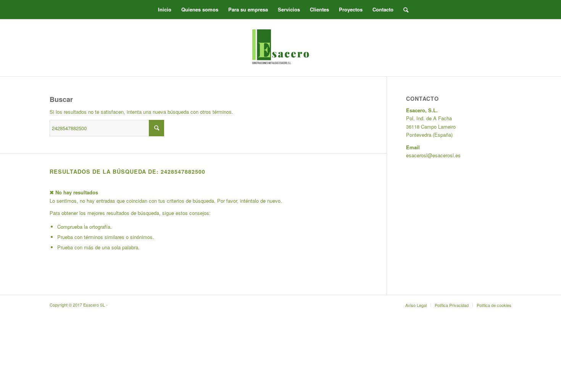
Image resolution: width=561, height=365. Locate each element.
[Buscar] (403, 9)
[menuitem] (164, 9)
